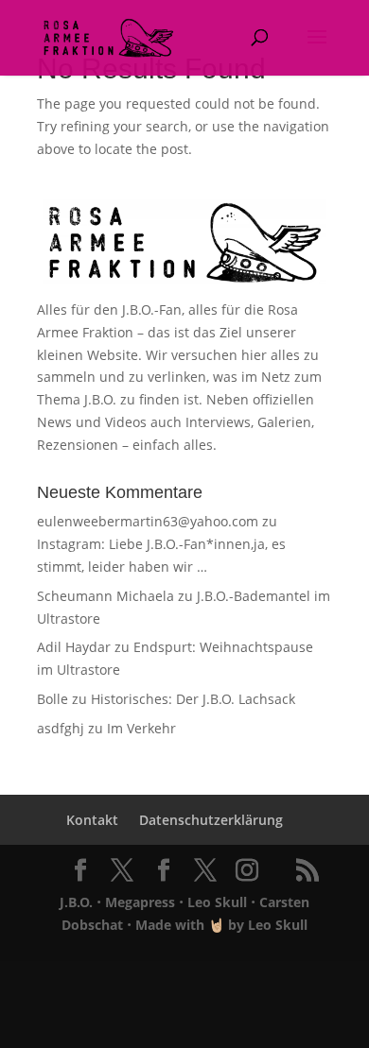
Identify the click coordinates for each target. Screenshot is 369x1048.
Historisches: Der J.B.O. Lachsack (193, 699)
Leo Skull (217, 902)
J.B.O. (76, 902)
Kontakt (92, 820)
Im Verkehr (141, 728)
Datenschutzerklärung (211, 820)
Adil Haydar (74, 647)
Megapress (140, 902)
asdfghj (60, 728)
